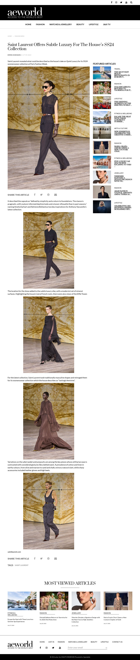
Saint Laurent (21, 565)
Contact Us (117, 642)
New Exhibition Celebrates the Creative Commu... (123, 133)
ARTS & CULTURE (121, 128)
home (10, 36)
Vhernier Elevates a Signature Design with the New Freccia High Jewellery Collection (86, 620)
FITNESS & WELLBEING (123, 113)
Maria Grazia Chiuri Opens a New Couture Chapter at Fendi (115, 619)
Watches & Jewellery (77, 642)
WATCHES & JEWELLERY (60, 24)
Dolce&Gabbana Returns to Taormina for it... (122, 88)
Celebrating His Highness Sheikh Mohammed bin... (122, 207)
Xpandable (86, 657)
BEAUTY (80, 24)
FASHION (40, 24)
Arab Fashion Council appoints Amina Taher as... (123, 192)
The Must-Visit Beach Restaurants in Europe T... (122, 74)
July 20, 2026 (43, 623)
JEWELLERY (118, 173)
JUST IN (51, 642)
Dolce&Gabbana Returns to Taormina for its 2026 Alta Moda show (53, 619)
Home (28, 24)
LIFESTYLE (93, 24)
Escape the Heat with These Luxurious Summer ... (122, 119)
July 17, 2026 (11, 625)
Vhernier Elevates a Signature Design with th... (123, 179)
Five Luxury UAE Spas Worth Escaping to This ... (122, 164)
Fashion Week (19, 36)
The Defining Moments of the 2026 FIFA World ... (123, 103)
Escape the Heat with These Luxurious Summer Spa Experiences (20, 620)
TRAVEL (117, 69)
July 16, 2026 (75, 625)
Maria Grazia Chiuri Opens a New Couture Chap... (121, 149)
